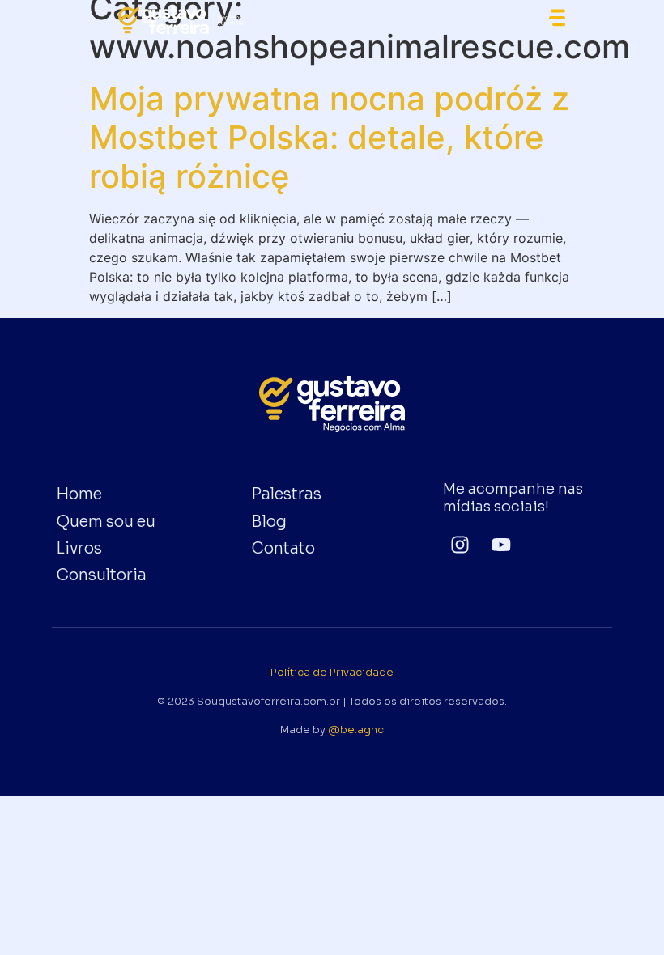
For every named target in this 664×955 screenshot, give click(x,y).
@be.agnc (356, 730)
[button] (557, 20)
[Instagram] (460, 544)
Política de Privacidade (332, 672)
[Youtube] (501, 544)
